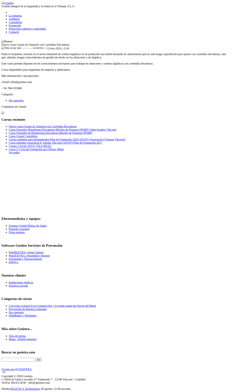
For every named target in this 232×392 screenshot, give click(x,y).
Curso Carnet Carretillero (23, 136)
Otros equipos (17, 232)
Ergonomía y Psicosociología (25, 258)
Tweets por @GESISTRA (16, 369)
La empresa (15, 15)
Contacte (14, 32)
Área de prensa (17, 335)
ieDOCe (13, 262)
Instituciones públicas (21, 282)
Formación (15, 25)
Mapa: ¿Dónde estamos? (23, 339)
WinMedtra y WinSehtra (22, 315)
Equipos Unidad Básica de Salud (27, 225)
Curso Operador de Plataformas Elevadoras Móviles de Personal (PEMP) (50, 132)
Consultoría (15, 22)
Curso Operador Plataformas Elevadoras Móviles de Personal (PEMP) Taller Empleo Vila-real (62, 129)
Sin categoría (16, 100)
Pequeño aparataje (19, 229)
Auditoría (14, 18)
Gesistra (9, 3)
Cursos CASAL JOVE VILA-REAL (30, 146)
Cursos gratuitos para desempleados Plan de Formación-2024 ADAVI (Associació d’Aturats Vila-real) (67, 139)
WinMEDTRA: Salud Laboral (26, 252)
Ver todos (14, 152)
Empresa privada (18, 285)
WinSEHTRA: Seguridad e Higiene (29, 255)
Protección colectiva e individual (27, 28)
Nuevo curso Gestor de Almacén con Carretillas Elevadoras (43, 126)
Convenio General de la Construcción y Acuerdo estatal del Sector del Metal (52, 305)
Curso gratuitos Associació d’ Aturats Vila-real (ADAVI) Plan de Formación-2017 (55, 142)
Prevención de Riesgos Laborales (28, 309)
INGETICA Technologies (25, 388)
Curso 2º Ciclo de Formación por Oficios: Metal (36, 149)
